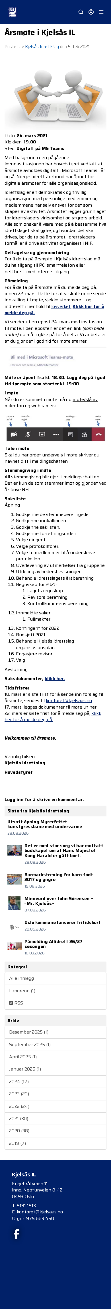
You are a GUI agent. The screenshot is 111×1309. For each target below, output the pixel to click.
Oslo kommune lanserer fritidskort (62, 922)
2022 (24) (19, 1106)
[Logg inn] (91, 12)
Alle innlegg (21, 978)
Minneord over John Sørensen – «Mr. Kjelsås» (58, 901)
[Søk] (81, 12)
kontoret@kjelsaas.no (69, 700)
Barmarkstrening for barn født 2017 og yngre (58, 877)
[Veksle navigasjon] (101, 12)
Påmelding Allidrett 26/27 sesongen (53, 944)
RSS (18, 1003)
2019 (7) (17, 1143)
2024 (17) (19, 1081)
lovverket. (61, 306)
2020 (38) (19, 1130)
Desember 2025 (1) (28, 1032)
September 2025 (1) (30, 1044)
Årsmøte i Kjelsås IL (40, 32)
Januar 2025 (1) (25, 1069)
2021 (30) (18, 1118)
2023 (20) (19, 1093)
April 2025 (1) (23, 1056)
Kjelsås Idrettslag (42, 46)
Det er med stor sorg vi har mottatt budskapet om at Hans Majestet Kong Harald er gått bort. (63, 850)
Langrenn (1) (22, 990)
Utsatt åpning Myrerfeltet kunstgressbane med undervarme (44, 824)
